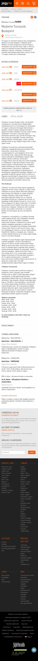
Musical (23, 471)
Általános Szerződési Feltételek (18, 614)
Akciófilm (23, 594)
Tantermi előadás (26, 518)
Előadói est (24, 488)
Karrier (32, 633)
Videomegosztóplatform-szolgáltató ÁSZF (18, 617)
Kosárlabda (5, 577)
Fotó (22, 562)
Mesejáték (24, 477)
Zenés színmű (25, 484)
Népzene (4, 482)
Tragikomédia (25, 531)
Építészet (23, 556)
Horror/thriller (24, 582)
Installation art (25, 564)
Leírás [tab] (4, 116)
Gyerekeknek (25, 560)
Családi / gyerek (7, 469)
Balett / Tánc (24, 473)
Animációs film (25, 590)
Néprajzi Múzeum (7, 385)
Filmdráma (24, 577)
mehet (31, 452)
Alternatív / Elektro (7, 490)
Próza (22, 501)
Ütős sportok (5, 575)
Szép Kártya (7, 627)
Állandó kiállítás (25, 547)
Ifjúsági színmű (25, 507)
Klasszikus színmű (26, 497)
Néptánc (23, 514)
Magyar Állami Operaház (9, 344)
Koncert (4, 542)
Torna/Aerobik (6, 582)
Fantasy (23, 599)
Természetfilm (25, 601)
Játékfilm (23, 597)
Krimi (22, 512)
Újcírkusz (23, 505)
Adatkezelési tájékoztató (11, 620)
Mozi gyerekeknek (26, 603)
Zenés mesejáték (26, 499)
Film (3, 550)
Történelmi (24, 545)
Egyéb (22, 467)
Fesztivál (6, 538)
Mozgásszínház (25, 503)
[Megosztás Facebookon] (35, 17)
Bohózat (23, 516)
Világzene (5, 477)
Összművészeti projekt (9, 546)
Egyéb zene (5, 471)
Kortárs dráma (25, 492)
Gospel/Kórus (6, 486)
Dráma (23, 479)
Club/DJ (4, 488)
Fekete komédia (25, 520)
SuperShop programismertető (25, 630)
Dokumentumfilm (26, 579)
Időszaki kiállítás (26, 551)
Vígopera (23, 529)
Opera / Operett (6, 473)
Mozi (22, 572)
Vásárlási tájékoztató (12, 624)
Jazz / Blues (5, 475)
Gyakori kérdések (26, 620)
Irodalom (23, 509)
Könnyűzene (5, 484)
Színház (24, 463)
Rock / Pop (5, 479)
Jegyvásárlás (28, 67)
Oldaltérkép (5, 633)
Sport (4, 572)
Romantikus (24, 592)
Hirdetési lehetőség (8, 630)
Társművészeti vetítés (27, 575)
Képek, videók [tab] (17, 116)
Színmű (23, 486)
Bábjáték (23, 490)
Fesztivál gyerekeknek (8, 548)
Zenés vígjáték (25, 494)
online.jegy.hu (8, 430)
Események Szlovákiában (19, 633)
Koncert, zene (8, 463)
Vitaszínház (24, 527)
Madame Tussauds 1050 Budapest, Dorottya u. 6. (14, 36)
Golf (3, 579)
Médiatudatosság (27, 627)
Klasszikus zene (7, 467)
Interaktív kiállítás (26, 558)
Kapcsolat (24, 624)
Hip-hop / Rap (6, 492)
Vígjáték (23, 469)
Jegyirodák (16, 627)
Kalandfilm (24, 586)
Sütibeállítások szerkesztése (13, 637)
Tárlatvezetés (25, 549)
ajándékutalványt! (10, 415)
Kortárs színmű (25, 482)
